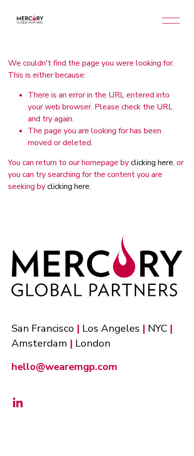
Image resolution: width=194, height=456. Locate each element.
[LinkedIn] (17, 403)
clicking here (152, 162)
